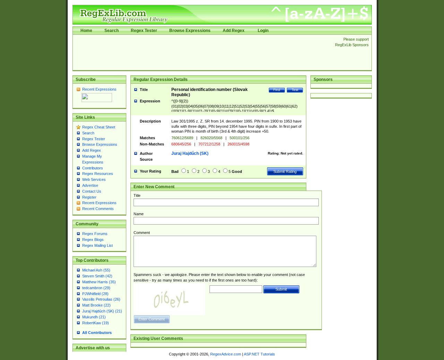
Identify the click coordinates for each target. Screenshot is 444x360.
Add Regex (234, 30)
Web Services (94, 179)
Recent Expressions (99, 89)
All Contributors (97, 332)
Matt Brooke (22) (96, 305)
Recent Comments (98, 209)
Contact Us (91, 191)
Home (86, 30)
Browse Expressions (190, 30)
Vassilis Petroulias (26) (101, 299)
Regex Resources (97, 173)
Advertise (90, 185)
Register (89, 197)
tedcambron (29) (96, 288)
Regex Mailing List (97, 245)
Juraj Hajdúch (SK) (189, 153)
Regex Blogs (93, 239)
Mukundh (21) (94, 317)
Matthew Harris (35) (99, 282)
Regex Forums (95, 234)
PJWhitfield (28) (95, 294)
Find (276, 90)
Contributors (92, 168)
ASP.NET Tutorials (259, 354)
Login (263, 30)
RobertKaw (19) (95, 323)
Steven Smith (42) (97, 276)
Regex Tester (144, 30)
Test (295, 90)
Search (111, 30)
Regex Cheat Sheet (98, 127)
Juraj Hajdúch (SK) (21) (102, 311)
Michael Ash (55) (96, 270)
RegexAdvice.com (225, 354)
